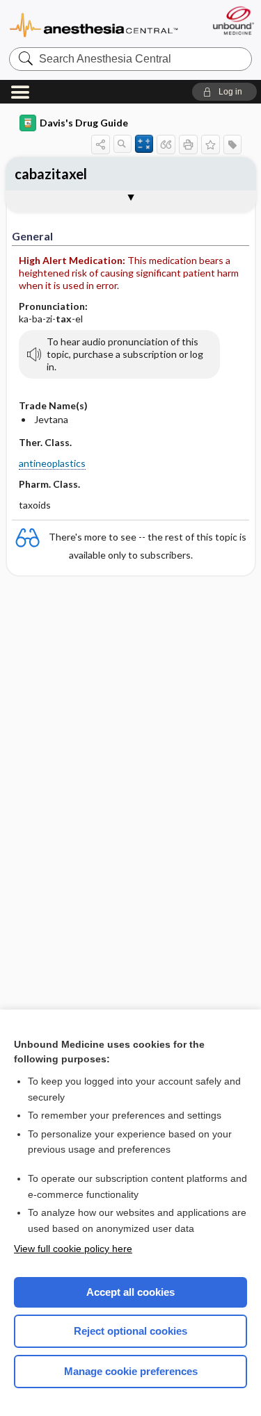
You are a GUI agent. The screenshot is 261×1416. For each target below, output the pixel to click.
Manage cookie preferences (131, 1371)
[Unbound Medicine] (232, 20)
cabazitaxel (51, 173)
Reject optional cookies (130, 1331)
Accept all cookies (130, 1292)
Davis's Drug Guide (84, 123)
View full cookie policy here (73, 1248)
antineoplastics (52, 463)
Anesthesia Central (94, 24)
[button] (224, 92)
